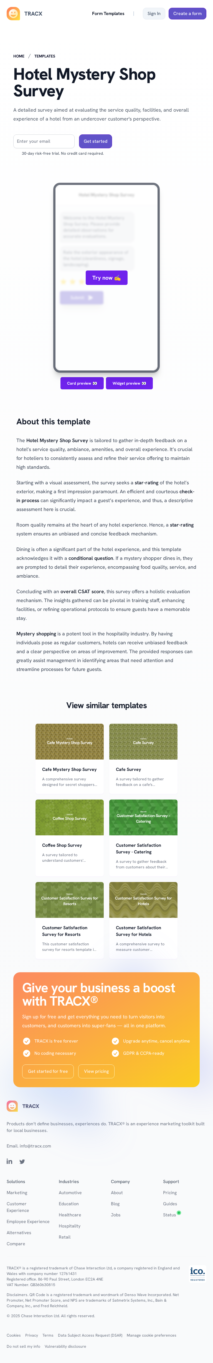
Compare (16, 1244)
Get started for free (48, 1071)
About (117, 1193)
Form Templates (108, 13)
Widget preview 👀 (129, 383)
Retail (64, 1237)
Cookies (14, 1335)
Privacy (31, 1335)
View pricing (96, 1071)
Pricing (170, 1193)
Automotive (70, 1193)
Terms (48, 1335)
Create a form (187, 13)
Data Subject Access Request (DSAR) (90, 1335)
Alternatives (19, 1233)
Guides (170, 1204)
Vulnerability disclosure (65, 1346)
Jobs (116, 1215)
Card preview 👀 (82, 383)
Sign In (154, 13)
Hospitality (69, 1226)
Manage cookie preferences (151, 1335)
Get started (95, 141)
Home (18, 56)
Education (69, 1204)
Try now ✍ (106, 277)
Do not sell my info (23, 1346)
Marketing (17, 1193)
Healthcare (70, 1215)
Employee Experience (28, 1221)
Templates (44, 56)
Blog (115, 1204)
